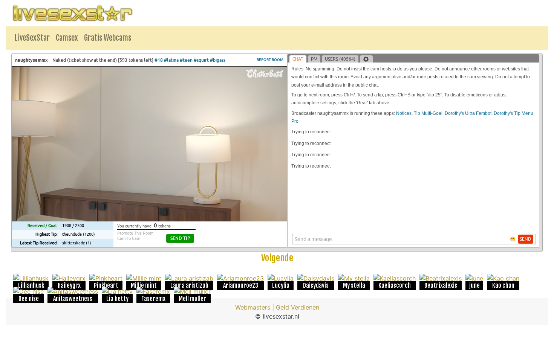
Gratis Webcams (107, 38)
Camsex (67, 38)
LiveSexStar (32, 38)
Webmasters (252, 307)
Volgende (277, 258)
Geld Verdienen (297, 307)
